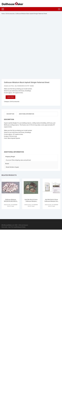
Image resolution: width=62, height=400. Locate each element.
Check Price (10, 97)
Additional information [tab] (26, 113)
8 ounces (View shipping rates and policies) (18, 160)
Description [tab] (10, 113)
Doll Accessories (10, 13)
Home (3, 13)
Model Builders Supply (12, 167)
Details (31, 85)
